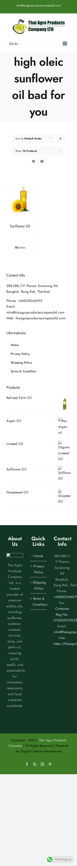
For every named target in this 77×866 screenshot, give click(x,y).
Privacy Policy (38, 569)
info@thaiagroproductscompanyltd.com (38, 5)
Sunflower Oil (20, 226)
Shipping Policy (39, 585)
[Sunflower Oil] (20, 199)
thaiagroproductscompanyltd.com (40, 318)
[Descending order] (60, 138)
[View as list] (42, 161)
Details (22, 247)
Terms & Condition (39, 601)
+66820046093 (30, 300)
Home (38, 555)
